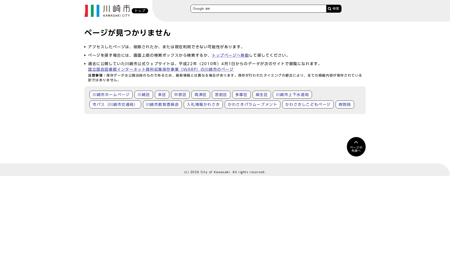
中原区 (180, 95)
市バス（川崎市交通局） (115, 104)
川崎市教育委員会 (162, 104)
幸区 (162, 95)
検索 (336, 8)
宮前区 (221, 95)
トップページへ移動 (230, 55)
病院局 (345, 104)
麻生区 (262, 95)
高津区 (201, 95)
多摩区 (241, 95)
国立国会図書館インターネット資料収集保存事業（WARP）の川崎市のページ (161, 69)
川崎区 (144, 95)
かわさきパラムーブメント (252, 104)
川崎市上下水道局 (292, 95)
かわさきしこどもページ (308, 104)
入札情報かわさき (203, 104)
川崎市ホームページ (111, 95)
